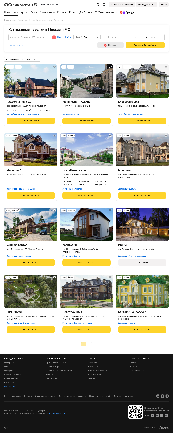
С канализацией (11, 378)
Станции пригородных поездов (60, 370)
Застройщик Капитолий (72, 256)
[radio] (83, 344)
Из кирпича (9, 370)
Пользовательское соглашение (72, 396)
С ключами (9, 382)
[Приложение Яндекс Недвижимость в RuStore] (166, 415)
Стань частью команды (45, 396)
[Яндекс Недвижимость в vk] (157, 396)
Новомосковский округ (98, 370)
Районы (49, 374)
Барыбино (92, 363)
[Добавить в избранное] (54, 66)
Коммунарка (93, 367)
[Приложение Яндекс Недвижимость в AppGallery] (161, 415)
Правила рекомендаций (99, 396)
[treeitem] (11, 12)
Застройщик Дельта (71, 114)
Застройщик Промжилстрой (19, 256)
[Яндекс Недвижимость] (20, 4)
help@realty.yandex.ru (58, 413)
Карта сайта (129, 396)
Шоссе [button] (60, 37)
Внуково (91, 378)
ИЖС (6, 367)
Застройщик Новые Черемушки (21, 189)
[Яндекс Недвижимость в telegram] (167, 396)
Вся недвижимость (12, 396)
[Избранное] (98, 4)
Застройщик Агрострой (72, 189)
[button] (104, 4)
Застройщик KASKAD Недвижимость (23, 114)
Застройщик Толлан (126, 323)
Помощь (117, 396)
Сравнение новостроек (56, 363)
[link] (164, 4)
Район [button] (68, 37)
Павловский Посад (138, 370)
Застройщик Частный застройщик (133, 256)
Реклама (28, 396)
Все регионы (51, 378)
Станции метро (52, 367)
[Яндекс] (164, 427)
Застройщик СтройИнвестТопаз (21, 323)
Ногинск (133, 367)
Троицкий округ (95, 374)
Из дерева (9, 363)
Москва (133, 363)
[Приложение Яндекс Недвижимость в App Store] (152, 415)
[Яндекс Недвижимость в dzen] (162, 396)
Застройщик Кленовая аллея (130, 114)
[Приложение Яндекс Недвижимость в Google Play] (157, 415)
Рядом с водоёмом (12, 374)
